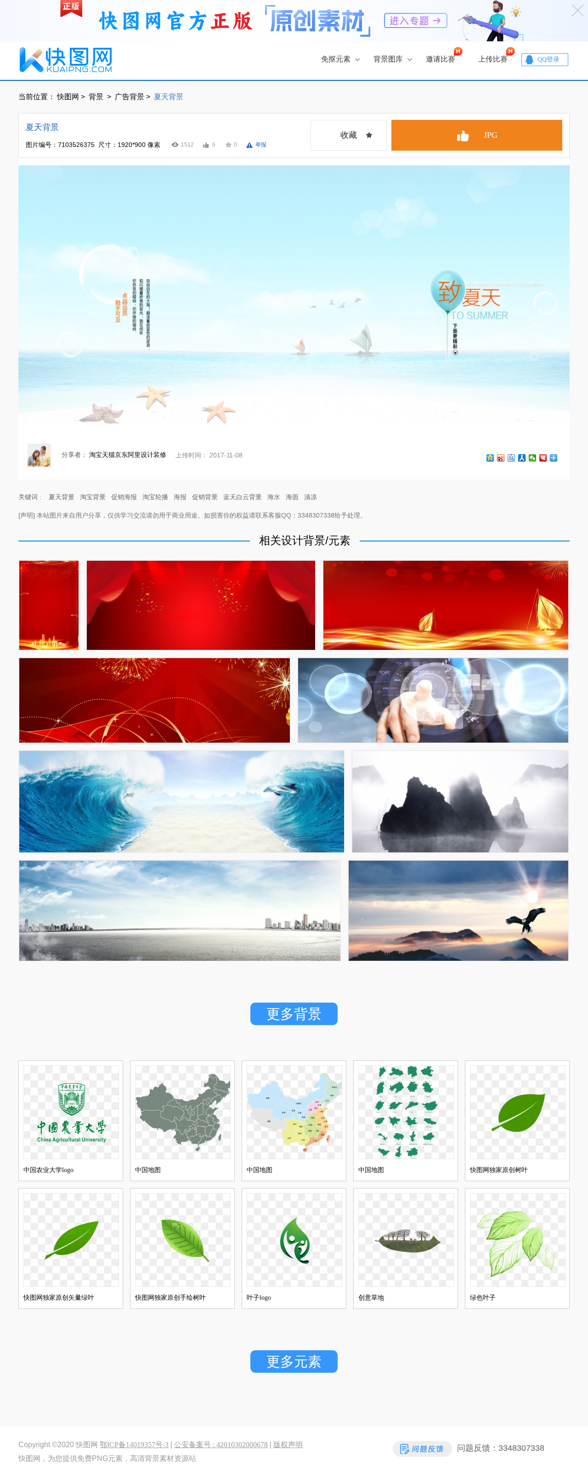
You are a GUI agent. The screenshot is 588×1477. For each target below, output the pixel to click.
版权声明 (288, 1445)
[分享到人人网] (522, 459)
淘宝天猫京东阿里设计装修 (127, 454)
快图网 (68, 97)
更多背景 (294, 1013)
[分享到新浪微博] (501, 459)
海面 (292, 497)
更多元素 (294, 1361)
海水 (273, 497)
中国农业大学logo (48, 1170)
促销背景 (205, 497)
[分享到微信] (533, 459)
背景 (97, 97)
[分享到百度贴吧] (511, 459)
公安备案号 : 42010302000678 (221, 1445)
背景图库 (388, 59)
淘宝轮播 (155, 497)
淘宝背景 (93, 497)
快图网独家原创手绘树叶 (170, 1297)
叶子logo (259, 1297)
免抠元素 (336, 59)
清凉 (310, 497)
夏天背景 (61, 497)
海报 (180, 497)
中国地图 (148, 1170)
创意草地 (371, 1297)
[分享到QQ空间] (490, 459)
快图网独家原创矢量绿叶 (58, 1297)
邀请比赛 (440, 59)
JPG (491, 135)
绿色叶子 (483, 1297)
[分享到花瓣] (543, 459)
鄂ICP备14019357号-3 (134, 1445)
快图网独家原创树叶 (499, 1170)
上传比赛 (493, 59)
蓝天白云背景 (242, 497)
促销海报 (124, 497)
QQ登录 (548, 59)
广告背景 (129, 97)
